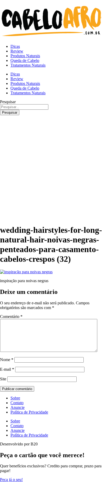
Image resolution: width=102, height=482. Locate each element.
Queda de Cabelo (24, 60)
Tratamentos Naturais (28, 65)
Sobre (15, 398)
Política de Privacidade (29, 412)
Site (3, 379)
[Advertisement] (51, 169)
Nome (6, 359)
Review (16, 51)
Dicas (15, 46)
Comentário (11, 316)
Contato (17, 402)
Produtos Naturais (25, 56)
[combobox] (24, 107)
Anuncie (17, 407)
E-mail (7, 369)
